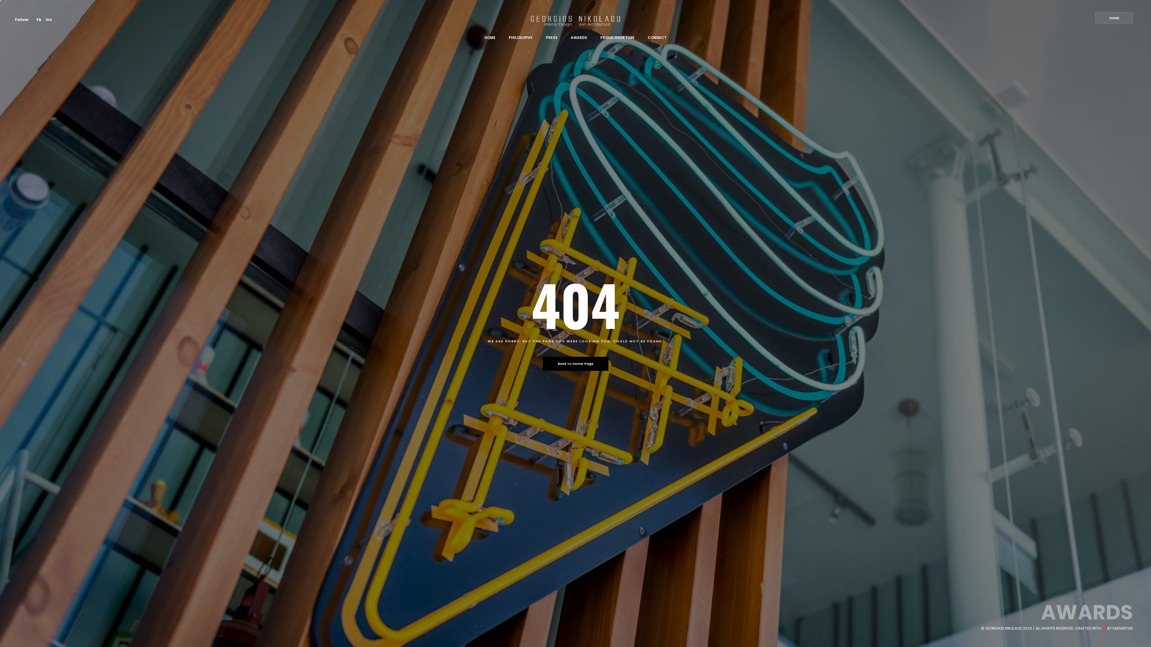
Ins (49, 19)
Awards (579, 37)
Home (489, 37)
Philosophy (521, 37)
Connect (657, 37)
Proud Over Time (617, 37)
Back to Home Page (575, 363)
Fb (39, 19)
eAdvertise (1123, 628)
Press (552, 37)
